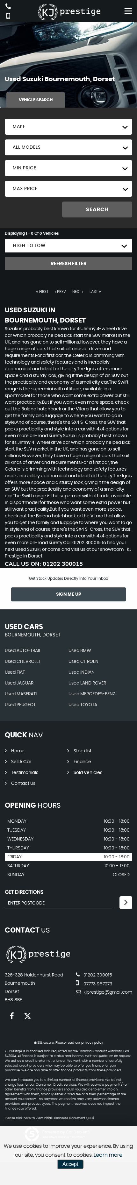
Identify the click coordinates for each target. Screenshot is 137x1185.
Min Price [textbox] (24, 168)
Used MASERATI (21, 694)
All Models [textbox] (27, 147)
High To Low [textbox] (29, 246)
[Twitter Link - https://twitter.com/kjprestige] (27, 1016)
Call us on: (44, 563)
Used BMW (79, 651)
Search (97, 209)
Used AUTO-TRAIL (23, 651)
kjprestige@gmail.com (107, 992)
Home (18, 751)
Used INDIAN (81, 672)
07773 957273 (97, 984)
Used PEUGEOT (20, 705)
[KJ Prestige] (37, 962)
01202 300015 (97, 975)
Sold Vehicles (88, 772)
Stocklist (82, 751)
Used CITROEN (83, 661)
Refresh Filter (69, 263)
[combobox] (68, 127)
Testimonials (24, 772)
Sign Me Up (68, 594)
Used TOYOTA (82, 705)
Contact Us (23, 783)
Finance (82, 762)
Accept (70, 1164)
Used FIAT (15, 672)
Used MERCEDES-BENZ (91, 694)
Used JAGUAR (19, 683)
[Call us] (8, 7)
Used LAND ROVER (87, 683)
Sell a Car (21, 762)
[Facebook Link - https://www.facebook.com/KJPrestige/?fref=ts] (12, 1016)
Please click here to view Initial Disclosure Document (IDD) (49, 1118)
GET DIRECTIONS (24, 892)
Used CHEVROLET (23, 661)
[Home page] (68, 12)
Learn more (108, 1155)
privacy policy (92, 1042)
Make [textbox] (19, 126)
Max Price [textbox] (25, 189)
